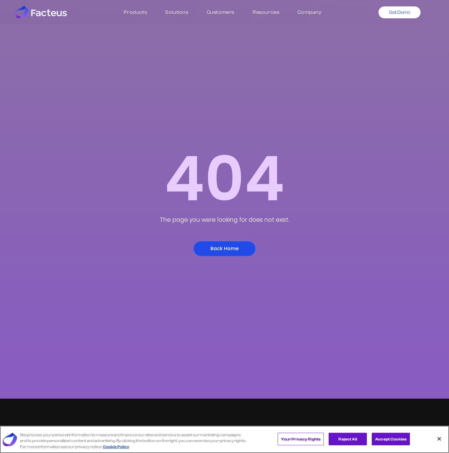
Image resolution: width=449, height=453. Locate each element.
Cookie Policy (116, 446)
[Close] (439, 438)
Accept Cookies (391, 439)
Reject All (347, 439)
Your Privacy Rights (300, 439)
